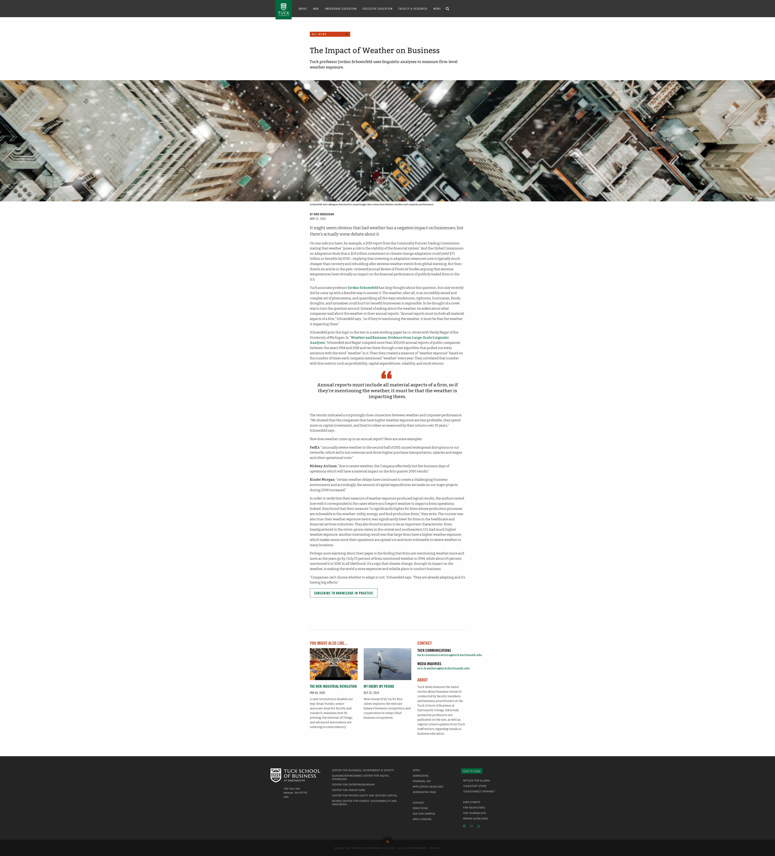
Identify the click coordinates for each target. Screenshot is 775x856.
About (303, 8)
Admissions (420, 775)
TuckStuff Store (475, 786)
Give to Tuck (471, 771)
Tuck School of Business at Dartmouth (283, 9)
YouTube (478, 826)
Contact (418, 802)
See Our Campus (424, 813)
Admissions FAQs (424, 792)
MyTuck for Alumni (476, 780)
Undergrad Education (341, 8)
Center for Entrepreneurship (353, 784)
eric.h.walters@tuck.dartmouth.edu (443, 668)
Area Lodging (422, 819)
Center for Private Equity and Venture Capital (364, 795)
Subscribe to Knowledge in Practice (343, 593)
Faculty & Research (413, 8)
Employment (471, 802)
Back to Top (387, 840)
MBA (316, 8)
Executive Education (378, 8)
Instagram (464, 826)
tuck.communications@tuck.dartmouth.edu (449, 655)
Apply (416, 770)
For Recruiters (474, 807)
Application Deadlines (428, 786)
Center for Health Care (348, 790)
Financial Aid (422, 781)
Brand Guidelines (475, 818)
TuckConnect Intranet (479, 791)
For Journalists (474, 813)
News (437, 8)
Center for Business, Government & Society (363, 770)
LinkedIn (471, 826)
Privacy (435, 848)
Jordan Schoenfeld (363, 288)
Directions (420, 808)
